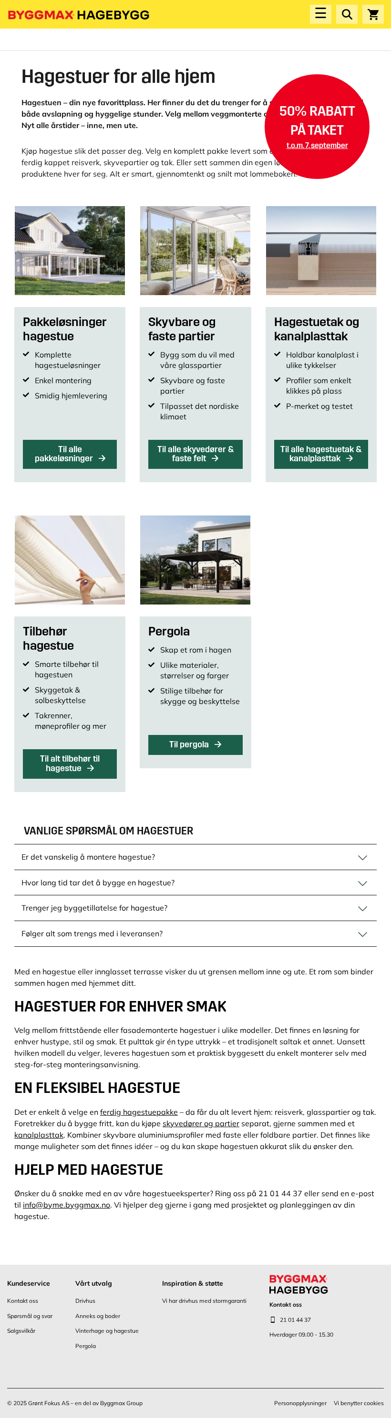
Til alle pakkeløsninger (65, 454)
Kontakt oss (22, 1300)
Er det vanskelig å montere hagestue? (88, 857)
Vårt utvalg (93, 1283)
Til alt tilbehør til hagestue (70, 763)
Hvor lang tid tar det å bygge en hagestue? (98, 882)
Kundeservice (28, 1283)
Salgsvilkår (21, 1330)
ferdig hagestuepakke (139, 1112)
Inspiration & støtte (192, 1283)
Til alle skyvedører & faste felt (195, 454)
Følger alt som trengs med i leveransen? (92, 933)
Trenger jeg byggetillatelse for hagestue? (94, 907)
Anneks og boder (97, 1315)
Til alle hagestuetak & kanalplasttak (320, 454)
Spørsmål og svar (29, 1315)
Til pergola (190, 744)
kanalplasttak (38, 1135)
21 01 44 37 (295, 1319)
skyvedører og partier (201, 1123)
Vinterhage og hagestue (107, 1330)
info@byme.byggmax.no (66, 1205)
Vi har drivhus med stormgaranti (204, 1300)
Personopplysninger (300, 1403)
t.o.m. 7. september (317, 145)
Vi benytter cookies (359, 1403)
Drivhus (85, 1300)
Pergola (85, 1345)
